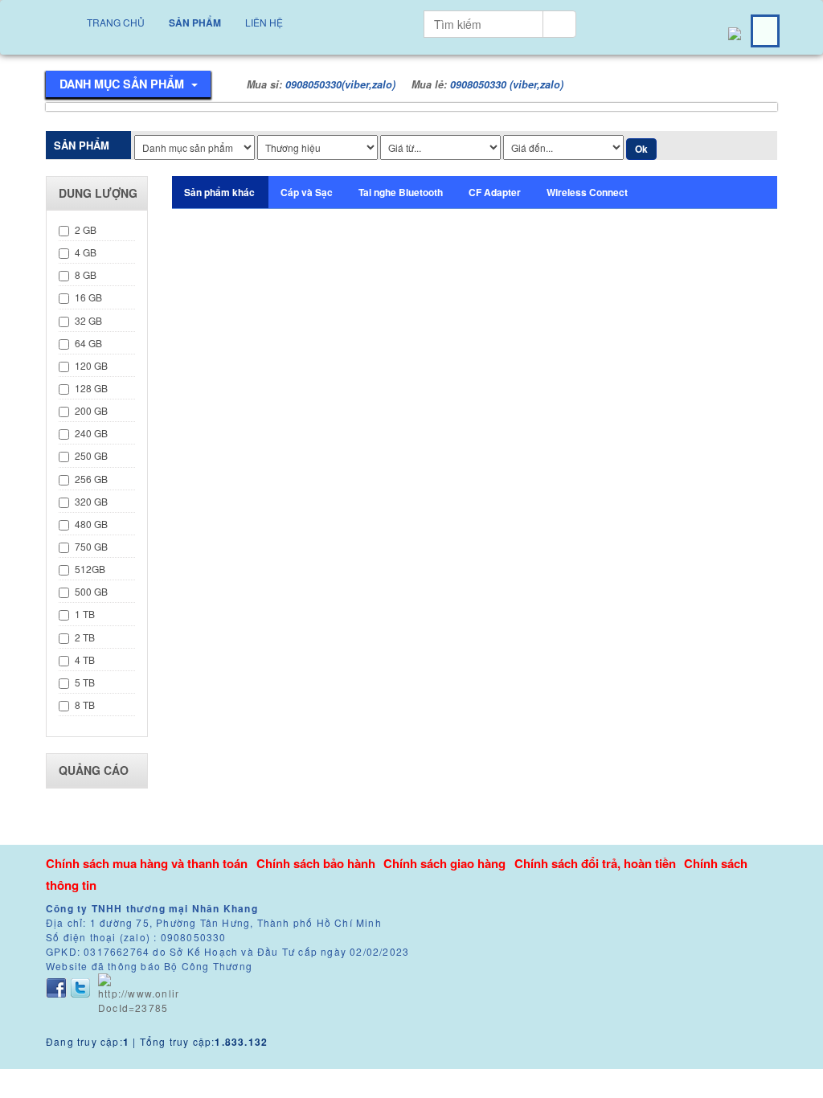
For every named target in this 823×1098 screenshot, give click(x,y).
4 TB (85, 659)
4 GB (85, 252)
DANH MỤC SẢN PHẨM (123, 84)
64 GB (88, 343)
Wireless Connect (587, 192)
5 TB (85, 682)
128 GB (91, 388)
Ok (641, 148)
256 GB (91, 478)
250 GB (91, 455)
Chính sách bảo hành (315, 863)
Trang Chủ (116, 22)
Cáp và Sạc (306, 192)
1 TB (85, 614)
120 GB (91, 365)
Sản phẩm (195, 22)
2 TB (85, 637)
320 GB (91, 501)
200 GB (91, 410)
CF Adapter (495, 192)
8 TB (85, 704)
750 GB (91, 546)
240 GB (91, 433)
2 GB (85, 229)
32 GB (88, 320)
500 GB (91, 591)
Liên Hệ (264, 22)
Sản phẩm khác (219, 192)
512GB (90, 569)
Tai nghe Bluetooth (400, 192)
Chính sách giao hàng (444, 863)
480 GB (91, 524)
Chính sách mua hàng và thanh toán (147, 863)
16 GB (88, 297)
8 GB (85, 274)
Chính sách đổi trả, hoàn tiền (595, 863)
